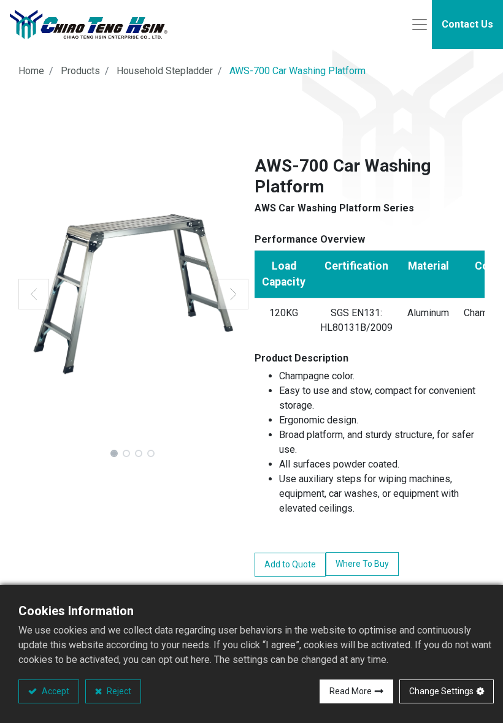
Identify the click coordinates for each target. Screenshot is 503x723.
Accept (54, 691)
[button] (33, 294)
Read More (350, 691)
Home (31, 71)
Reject (118, 691)
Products (80, 71)
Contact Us (467, 24)
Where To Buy (362, 564)
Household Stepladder (165, 71)
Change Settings (441, 691)
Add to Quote (290, 564)
